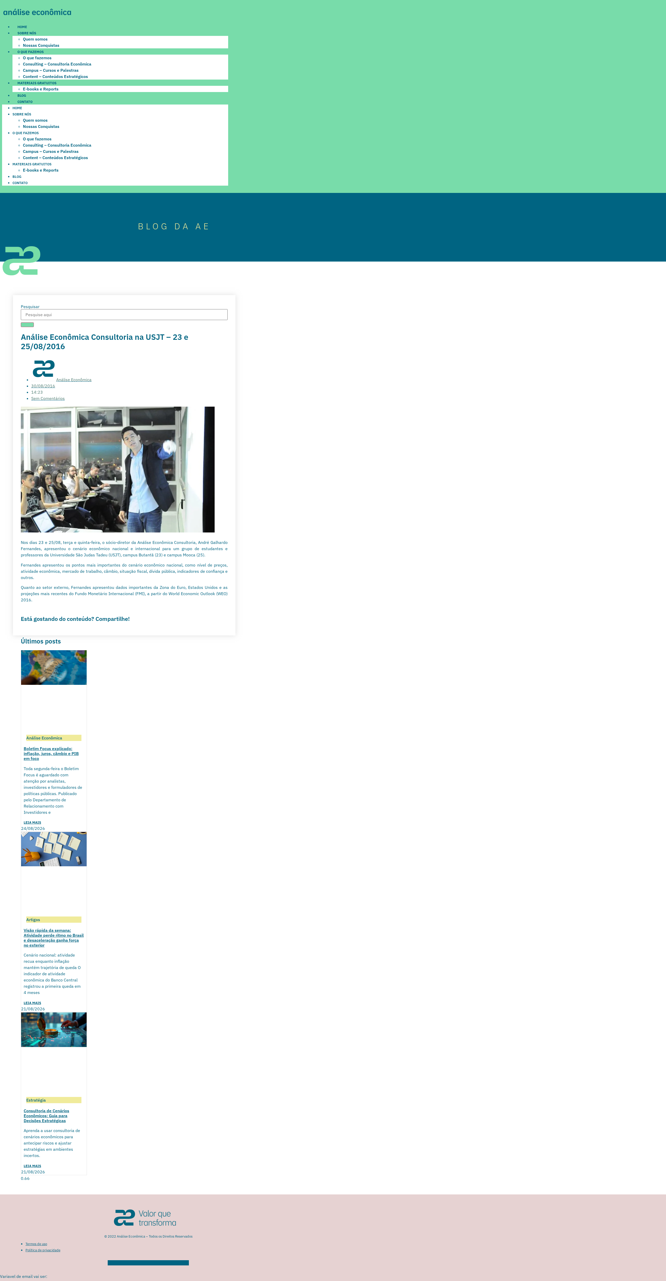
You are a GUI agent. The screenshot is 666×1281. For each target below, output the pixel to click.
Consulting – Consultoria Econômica (57, 64)
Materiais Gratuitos (36, 83)
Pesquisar (30, 306)
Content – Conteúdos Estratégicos (55, 76)
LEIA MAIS (32, 822)
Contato (25, 102)
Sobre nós (26, 33)
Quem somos (35, 39)
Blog (21, 95)
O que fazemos (30, 52)
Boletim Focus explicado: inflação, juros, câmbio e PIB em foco (51, 753)
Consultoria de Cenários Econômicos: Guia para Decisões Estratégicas (46, 1115)
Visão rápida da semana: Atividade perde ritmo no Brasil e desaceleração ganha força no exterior (54, 938)
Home (22, 27)
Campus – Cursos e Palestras (51, 70)
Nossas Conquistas (41, 45)
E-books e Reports (41, 89)
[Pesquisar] (27, 324)
